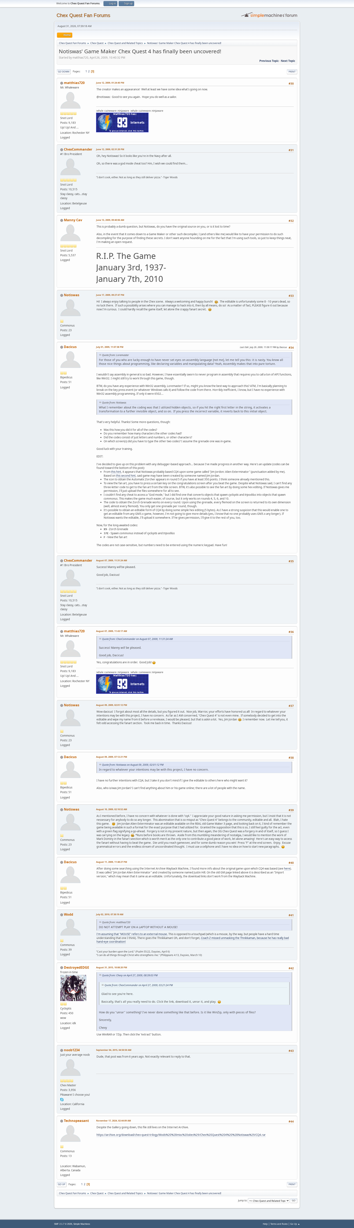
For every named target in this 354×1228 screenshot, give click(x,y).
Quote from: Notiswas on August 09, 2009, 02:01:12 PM (132, 765)
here (287, 868)
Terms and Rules (279, 1223)
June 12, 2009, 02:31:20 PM (110, 149)
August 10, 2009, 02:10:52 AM (111, 809)
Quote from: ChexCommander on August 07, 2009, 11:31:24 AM (137, 639)
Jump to (242, 1200)
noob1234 (72, 1050)
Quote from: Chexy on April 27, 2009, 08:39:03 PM (130, 975)
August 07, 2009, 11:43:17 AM (111, 631)
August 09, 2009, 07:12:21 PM (111, 756)
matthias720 (74, 83)
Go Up (61, 1184)
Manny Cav (73, 220)
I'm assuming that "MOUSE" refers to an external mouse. (132, 934)
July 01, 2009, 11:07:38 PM (109, 346)
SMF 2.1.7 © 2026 (63, 1224)
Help (265, 1223)
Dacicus (70, 347)
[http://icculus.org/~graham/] (62, 1161)
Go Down (63, 71)
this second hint (126, 475)
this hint (116, 472)
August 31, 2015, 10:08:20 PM (111, 967)
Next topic (288, 61)
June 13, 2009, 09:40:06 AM (110, 219)
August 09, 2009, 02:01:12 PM (111, 704)
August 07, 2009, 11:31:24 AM (111, 560)
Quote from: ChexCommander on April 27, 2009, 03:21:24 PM (138, 985)
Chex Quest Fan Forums (83, 15)
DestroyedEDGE (76, 967)
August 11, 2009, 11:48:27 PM (111, 861)
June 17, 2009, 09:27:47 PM (110, 294)
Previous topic (269, 61)
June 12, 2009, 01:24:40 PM (110, 82)
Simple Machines (81, 1224)
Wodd (68, 914)
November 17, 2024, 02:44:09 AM (113, 1120)
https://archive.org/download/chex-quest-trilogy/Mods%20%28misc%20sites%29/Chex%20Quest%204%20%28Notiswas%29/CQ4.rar (181, 1135)
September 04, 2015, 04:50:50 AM (113, 1049)
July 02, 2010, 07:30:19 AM (109, 914)
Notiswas (71, 295)
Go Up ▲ (295, 1223)
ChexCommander (78, 149)
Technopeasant (76, 1120)
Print (292, 71)
